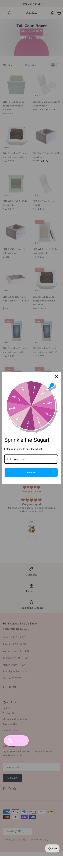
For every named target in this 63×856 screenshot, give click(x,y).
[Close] (56, 376)
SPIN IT (31, 472)
